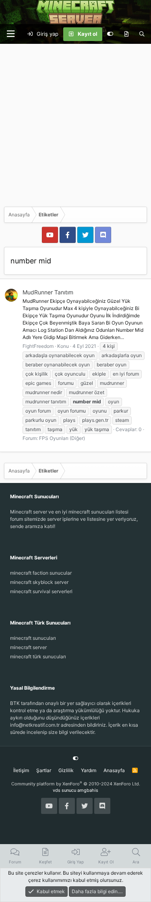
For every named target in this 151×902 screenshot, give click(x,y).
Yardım (88, 770)
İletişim (21, 770)
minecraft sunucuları (33, 638)
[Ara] (141, 34)
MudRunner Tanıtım (48, 292)
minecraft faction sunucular (41, 573)
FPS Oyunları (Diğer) (62, 438)
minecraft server (28, 647)
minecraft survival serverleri (41, 591)
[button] (10, 34)
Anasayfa (114, 770)
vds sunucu (64, 790)
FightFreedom (38, 346)
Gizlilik (66, 770)
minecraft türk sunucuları (38, 656)
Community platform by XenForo (75, 784)
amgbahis (87, 790)
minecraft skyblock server (39, 582)
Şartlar (43, 770)
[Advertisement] (75, 123)
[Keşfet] (126, 34)
